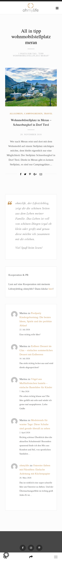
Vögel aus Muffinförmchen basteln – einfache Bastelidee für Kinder (35, 383)
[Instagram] (31, 548)
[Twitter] (25, 174)
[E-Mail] (41, 174)
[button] (6, 555)
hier (51, 288)
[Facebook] (20, 174)
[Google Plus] (35, 174)
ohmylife (24, 465)
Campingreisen (33, 114)
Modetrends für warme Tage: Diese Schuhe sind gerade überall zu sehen (34, 424)
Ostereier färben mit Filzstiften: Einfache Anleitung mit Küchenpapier (34, 469)
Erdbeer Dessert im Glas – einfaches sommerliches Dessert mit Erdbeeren (36, 350)
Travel (48, 114)
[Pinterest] (39, 548)
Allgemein (16, 114)
